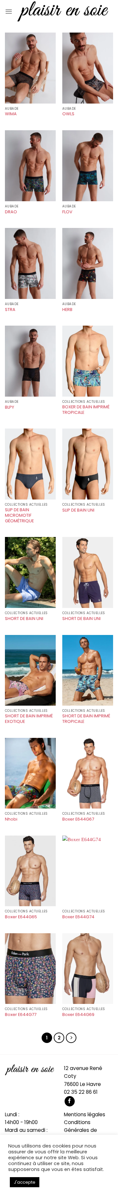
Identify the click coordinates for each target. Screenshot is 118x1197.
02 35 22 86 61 (81, 1092)
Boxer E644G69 (78, 1015)
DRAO (11, 212)
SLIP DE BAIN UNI (78, 510)
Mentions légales (84, 1114)
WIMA (11, 114)
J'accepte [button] (24, 1182)
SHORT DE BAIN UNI (24, 619)
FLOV (67, 212)
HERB (67, 310)
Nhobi (11, 819)
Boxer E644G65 (21, 917)
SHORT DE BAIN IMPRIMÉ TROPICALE (86, 719)
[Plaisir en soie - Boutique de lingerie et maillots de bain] (62, 11)
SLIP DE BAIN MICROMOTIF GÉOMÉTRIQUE (19, 515)
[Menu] (8, 11)
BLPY (9, 407)
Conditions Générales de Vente (80, 1130)
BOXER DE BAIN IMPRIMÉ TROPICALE (85, 409)
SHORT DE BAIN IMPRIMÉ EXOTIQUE (29, 719)
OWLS (68, 114)
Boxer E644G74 (78, 917)
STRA (10, 310)
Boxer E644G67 (78, 819)
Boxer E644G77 (20, 1015)
